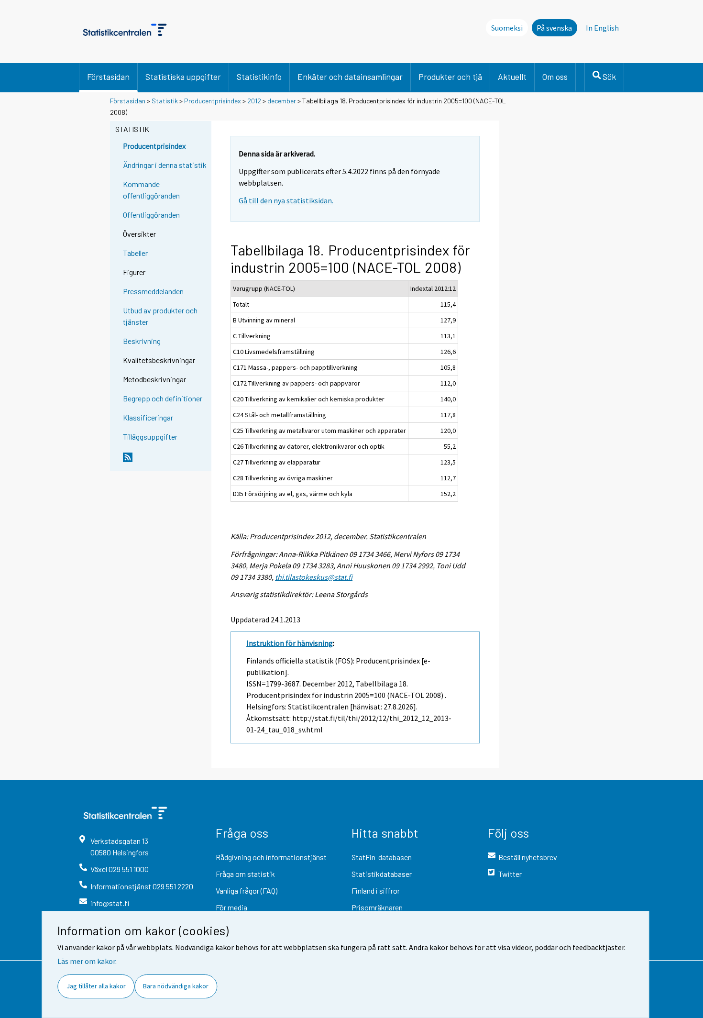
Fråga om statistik (245, 873)
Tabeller (135, 252)
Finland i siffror (376, 890)
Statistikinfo (259, 76)
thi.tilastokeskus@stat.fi (313, 577)
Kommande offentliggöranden (151, 189)
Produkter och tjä (450, 76)
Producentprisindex (212, 101)
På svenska (554, 28)
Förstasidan (108, 76)
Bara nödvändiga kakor (176, 986)
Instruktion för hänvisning (289, 643)
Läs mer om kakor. (87, 961)
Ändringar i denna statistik (165, 164)
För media (231, 907)
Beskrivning (142, 340)
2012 (254, 101)
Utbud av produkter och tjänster (160, 316)
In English (602, 28)
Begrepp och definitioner (162, 398)
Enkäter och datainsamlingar (350, 76)
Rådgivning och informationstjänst (271, 857)
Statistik (165, 101)
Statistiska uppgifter (183, 76)
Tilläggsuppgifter (150, 436)
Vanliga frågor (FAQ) (246, 890)
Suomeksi (507, 28)
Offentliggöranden (151, 214)
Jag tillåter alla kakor (96, 986)
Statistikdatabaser (382, 873)
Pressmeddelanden (153, 291)
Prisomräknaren (377, 907)
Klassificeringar (148, 417)
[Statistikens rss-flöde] (165, 461)
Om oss (555, 76)
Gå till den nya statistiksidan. (286, 200)
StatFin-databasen (382, 857)
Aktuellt (512, 76)
